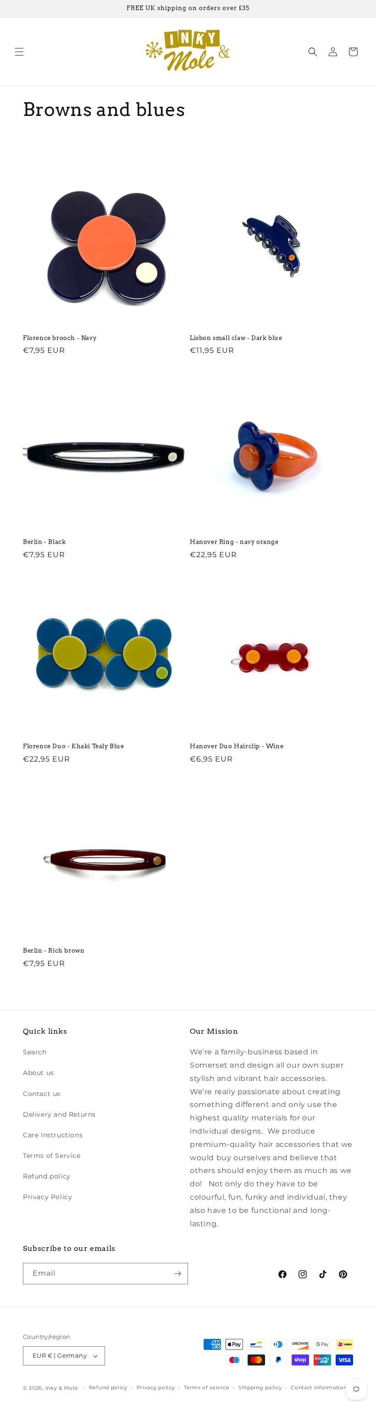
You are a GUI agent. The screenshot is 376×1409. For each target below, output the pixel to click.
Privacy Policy (47, 1197)
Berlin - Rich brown (53, 950)
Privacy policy (156, 1387)
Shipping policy (260, 1387)
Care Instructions (53, 1135)
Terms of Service (52, 1155)
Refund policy (47, 1176)
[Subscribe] (177, 1273)
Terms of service (206, 1387)
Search (35, 1052)
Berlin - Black (44, 541)
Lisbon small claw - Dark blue (236, 337)
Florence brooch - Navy (59, 337)
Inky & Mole (61, 1388)
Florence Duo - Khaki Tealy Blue (73, 746)
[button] (19, 52)
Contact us (42, 1094)
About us (38, 1073)
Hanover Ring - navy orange (234, 541)
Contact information (319, 1387)
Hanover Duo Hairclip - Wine (236, 746)
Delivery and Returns (59, 1114)
